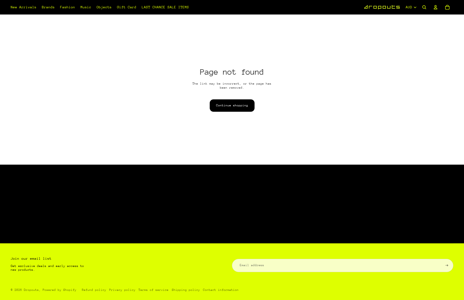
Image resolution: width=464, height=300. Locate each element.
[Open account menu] (435, 7)
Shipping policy (186, 290)
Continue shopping (232, 105)
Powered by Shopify (60, 290)
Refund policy (94, 290)
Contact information (221, 290)
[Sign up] (447, 265)
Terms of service (154, 290)
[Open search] (424, 7)
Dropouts (31, 290)
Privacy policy (122, 290)
